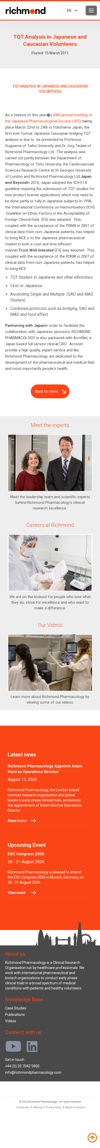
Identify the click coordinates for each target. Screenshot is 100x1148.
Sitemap (37, 1107)
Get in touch (14, 1060)
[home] (24, 10)
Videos (10, 1021)
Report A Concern (75, 1107)
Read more (17, 821)
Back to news (46, 391)
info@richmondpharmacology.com (33, 1072)
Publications (15, 1015)
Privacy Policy (54, 1107)
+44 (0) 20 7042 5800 (22, 1066)
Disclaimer (22, 1107)
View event (17, 893)
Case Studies (15, 1008)
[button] (72, 10)
